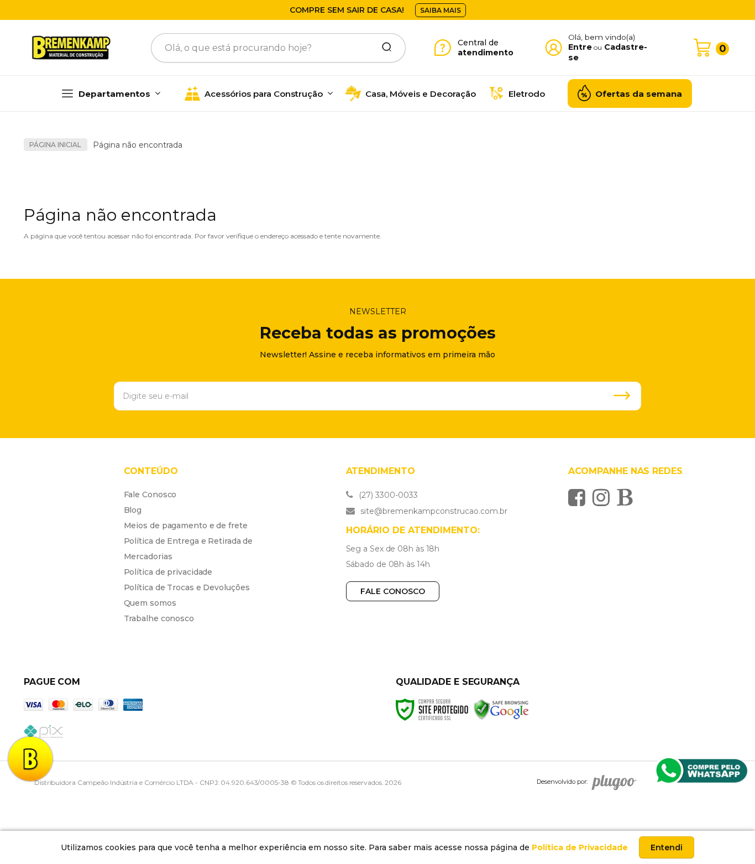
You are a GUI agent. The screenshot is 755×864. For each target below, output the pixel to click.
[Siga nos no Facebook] (579, 497)
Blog (133, 510)
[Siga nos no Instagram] (604, 497)
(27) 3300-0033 (387, 495)
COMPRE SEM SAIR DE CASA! (347, 10)
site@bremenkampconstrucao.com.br (432, 511)
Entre (580, 47)
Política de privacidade (168, 572)
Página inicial (55, 144)
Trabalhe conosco (159, 618)
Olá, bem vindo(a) (602, 37)
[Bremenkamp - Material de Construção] (71, 47)
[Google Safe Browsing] (501, 709)
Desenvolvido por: (562, 781)
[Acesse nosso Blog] (627, 497)
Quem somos (150, 603)
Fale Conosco (150, 494)
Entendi (667, 847)
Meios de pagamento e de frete (186, 525)
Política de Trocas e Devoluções (187, 587)
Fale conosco (392, 591)
